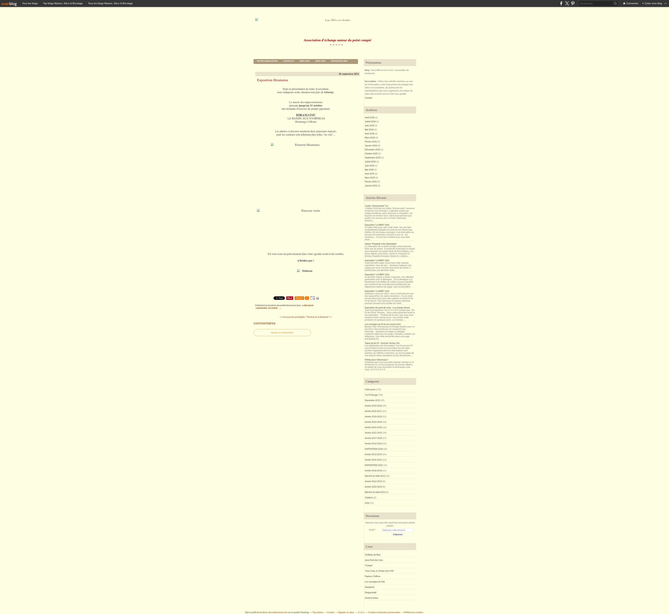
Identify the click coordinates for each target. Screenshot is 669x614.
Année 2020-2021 (373, 460)
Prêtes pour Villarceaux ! (376, 360)
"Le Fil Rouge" (371, 395)
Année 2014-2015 (373, 481)
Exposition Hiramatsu (272, 80)
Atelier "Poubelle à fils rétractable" (381, 244)
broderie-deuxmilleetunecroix (273, 612)
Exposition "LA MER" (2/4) (377, 274)
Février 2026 (371, 141)
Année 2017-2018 (373, 438)
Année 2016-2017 (373, 411)
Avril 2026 (370, 133)
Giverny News (371, 598)
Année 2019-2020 (373, 416)
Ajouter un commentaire (282, 332)
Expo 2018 (320, 61)
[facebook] (561, 3)
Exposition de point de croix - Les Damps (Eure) (387, 307)
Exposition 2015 (372, 400)
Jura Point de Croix (374, 560)
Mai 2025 (369, 169)
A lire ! (368, 503)
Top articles (318, 612)
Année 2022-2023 (373, 487)
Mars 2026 (370, 137)
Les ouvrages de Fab (375, 582)
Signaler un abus (346, 612)
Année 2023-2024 (373, 422)
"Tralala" (369, 565)
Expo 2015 (305, 61)
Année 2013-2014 (373, 454)
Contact (368, 98)
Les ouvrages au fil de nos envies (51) (383, 324)
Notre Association (267, 61)
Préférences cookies (413, 612)
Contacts (288, 61)
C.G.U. (361, 612)
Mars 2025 (370, 177)
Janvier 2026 (371, 145)
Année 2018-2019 (373, 470)
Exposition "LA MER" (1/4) (377, 291)
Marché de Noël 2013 (375, 492)
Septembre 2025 (373, 157)
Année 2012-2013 (373, 443)
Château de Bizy (372, 555)
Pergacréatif (370, 592)
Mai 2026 (369, 129)
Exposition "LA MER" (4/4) (377, 225)
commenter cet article (267, 308)
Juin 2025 (370, 165)
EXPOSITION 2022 (339, 61)
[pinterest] (573, 3)
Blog (367, 70)
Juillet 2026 (370, 121)
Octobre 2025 (371, 153)
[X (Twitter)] (567, 3)
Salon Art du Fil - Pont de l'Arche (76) (382, 343)
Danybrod (369, 587)
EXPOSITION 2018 (374, 449)
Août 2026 (370, 117)
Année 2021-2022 (373, 433)
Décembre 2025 (373, 149)
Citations (369, 497)
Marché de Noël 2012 (375, 476)
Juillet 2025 (370, 161)
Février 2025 (371, 182)
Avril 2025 (370, 173)
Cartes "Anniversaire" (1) (376, 206)
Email (371, 530)
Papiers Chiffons (372, 576)
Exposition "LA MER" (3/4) (377, 260)
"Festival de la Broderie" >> (319, 317)
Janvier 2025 (371, 186)
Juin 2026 (370, 125)
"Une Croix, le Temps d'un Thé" (379, 571)
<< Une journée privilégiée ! (293, 317)
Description (371, 81)
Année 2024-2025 (373, 427)
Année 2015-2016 (373, 406)
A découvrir (308, 305)
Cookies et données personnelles (384, 612)
